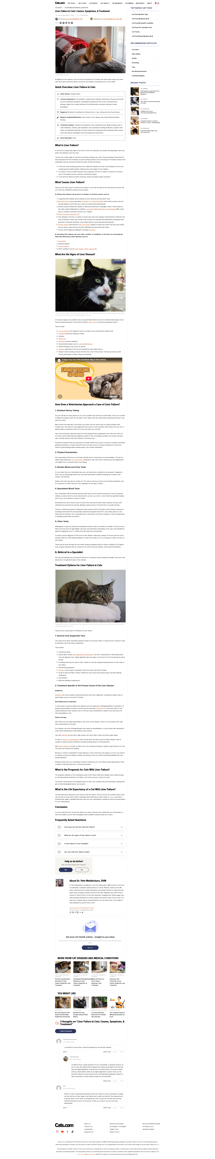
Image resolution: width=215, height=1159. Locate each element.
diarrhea (89, 344)
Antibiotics (58, 695)
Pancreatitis (62, 241)
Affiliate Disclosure (116, 1124)
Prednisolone (100, 708)
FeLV (94, 496)
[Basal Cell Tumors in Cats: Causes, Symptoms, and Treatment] (99, 972)
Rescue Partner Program (151, 1124)
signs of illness (93, 322)
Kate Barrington (74, 1057)
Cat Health (105, 3)
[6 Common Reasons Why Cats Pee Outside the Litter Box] (99, 1008)
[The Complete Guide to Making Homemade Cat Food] (117, 1008)
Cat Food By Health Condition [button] (142, 23)
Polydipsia (62, 334)
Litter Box (93, 3)
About (149, 3)
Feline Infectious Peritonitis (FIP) (68, 214)
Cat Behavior (117, 3)
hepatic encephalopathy (71, 739)
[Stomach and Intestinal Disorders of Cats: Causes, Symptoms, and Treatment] (63, 972)
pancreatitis (91, 209)
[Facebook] (67, 1132)
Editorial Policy (148, 1126)
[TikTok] (72, 1132)
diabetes (64, 735)
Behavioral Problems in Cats (98, 1010)
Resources (140, 3)
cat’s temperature (77, 460)
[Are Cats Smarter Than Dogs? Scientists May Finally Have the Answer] (63, 1008)
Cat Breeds (129, 3)
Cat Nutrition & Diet (115, 1010)
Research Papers (148, 1129)
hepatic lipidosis (64, 746)
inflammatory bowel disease (107, 209)
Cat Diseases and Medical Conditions (76, 7)
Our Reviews (88, 1129)
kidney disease (89, 249)
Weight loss (62, 339)
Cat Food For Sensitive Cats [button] (142, 27)
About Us (87, 1124)
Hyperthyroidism (63, 246)
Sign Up (90, 948)
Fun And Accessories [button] (139, 71)
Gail (64, 1086)
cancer (112, 797)
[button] (156, 3)
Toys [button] (133, 67)
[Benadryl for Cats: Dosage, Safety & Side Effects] (81, 1008)
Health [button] (134, 58)
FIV (100, 496)
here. (158, 1144)
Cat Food (71, 3)
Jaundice (61, 349)
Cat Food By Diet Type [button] (140, 14)
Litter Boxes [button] (136, 54)
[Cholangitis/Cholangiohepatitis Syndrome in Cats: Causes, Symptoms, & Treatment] (81, 972)
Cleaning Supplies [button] (138, 76)
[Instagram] (57, 1132)
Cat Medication (77, 1010)
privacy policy (91, 1154)
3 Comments (84, 15)
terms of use (81, 1154)
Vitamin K (62, 670)
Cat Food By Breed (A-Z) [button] (140, 19)
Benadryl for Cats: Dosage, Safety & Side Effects (80, 1015)
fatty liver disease (85, 225)
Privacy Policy (115, 1132)
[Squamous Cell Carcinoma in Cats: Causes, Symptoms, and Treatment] (117, 972)
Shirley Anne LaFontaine (70, 1039)
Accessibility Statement (118, 1126)
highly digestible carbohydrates (82, 655)
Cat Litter (82, 3)
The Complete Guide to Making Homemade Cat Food (117, 1015)
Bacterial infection (64, 201)
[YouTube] (62, 1132)
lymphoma (91, 230)
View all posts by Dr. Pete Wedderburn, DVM (82, 908)
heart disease (79, 249)
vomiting (81, 344)
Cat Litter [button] (135, 50)
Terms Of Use (114, 1129)
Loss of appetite (64, 331)
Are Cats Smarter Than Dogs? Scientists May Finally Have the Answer (62, 1015)
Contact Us (88, 1126)
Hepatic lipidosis (63, 225)
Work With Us (88, 1132)
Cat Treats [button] (136, 32)
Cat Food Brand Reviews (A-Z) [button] (142, 36)
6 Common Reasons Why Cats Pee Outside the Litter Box (98, 1015)
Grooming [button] (135, 63)
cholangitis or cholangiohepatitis (92, 201)
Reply (65, 1052)
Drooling (61, 341)
